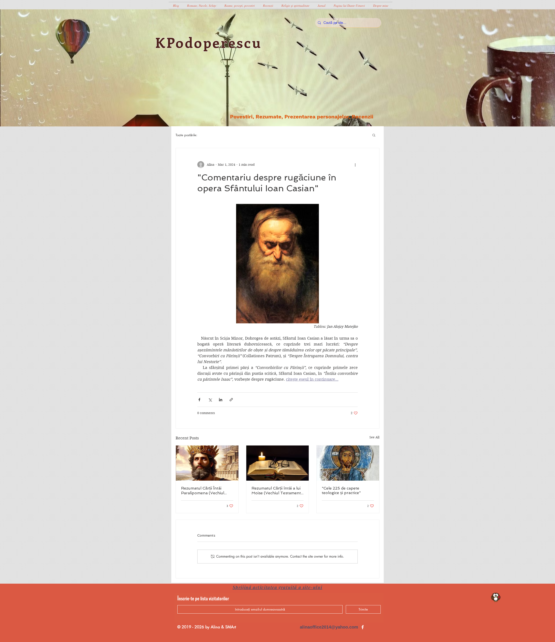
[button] (374, 135)
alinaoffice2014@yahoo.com (329, 627)
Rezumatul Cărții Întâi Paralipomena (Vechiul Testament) (202, 490)
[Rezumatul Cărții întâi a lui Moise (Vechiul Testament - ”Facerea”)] (277, 463)
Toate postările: (186, 135)
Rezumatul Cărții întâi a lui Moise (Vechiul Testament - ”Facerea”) (276, 490)
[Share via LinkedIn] (221, 400)
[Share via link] (231, 400)
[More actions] (355, 164)
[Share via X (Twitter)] (210, 400)
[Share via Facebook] (199, 400)
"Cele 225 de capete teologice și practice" (341, 490)
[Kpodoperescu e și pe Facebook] (362, 627)
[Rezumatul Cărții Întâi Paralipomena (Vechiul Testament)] (207, 463)
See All (374, 437)
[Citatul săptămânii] (496, 597)
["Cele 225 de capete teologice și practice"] (348, 463)
